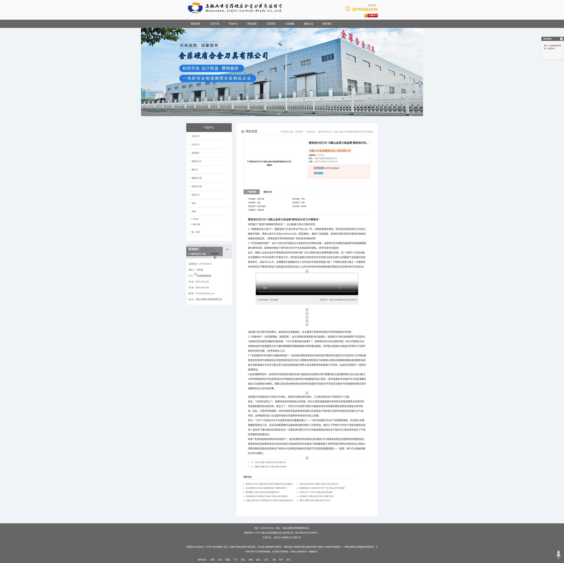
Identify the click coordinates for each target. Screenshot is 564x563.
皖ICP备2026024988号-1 (306, 533)
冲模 (194, 211)
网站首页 (195, 23)
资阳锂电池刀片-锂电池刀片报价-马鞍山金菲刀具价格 (266, 496)
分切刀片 (196, 144)
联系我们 (327, 23)
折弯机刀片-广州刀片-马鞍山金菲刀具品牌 (315, 492)
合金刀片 (196, 136)
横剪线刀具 (197, 178)
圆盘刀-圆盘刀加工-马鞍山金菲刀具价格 (270, 467)
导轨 (194, 203)
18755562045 (365, 9)
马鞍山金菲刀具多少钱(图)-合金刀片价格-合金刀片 (319, 484)
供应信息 (252, 23)
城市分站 (202, 559)
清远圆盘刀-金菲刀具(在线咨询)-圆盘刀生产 (263, 492)
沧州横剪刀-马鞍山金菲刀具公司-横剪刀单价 (316, 496)
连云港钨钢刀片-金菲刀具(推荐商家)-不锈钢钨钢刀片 (266, 488)
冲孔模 (195, 219)
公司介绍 (214, 23)
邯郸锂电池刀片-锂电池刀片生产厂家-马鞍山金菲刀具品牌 (322, 488)
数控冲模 (196, 224)
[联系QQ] (202, 275)
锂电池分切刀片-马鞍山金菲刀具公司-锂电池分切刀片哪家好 (269, 484)
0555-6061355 (267, 528)
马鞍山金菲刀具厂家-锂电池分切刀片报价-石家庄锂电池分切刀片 (269, 501)
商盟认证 (308, 23)
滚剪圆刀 (196, 153)
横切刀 (195, 169)
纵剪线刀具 (197, 186)
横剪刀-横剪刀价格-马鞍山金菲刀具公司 (314, 500)
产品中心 (233, 23)
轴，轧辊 (196, 232)
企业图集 (289, 23)
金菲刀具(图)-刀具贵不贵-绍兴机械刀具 (270, 462)
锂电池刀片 (197, 161)
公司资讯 (271, 23)
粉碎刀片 (196, 195)
